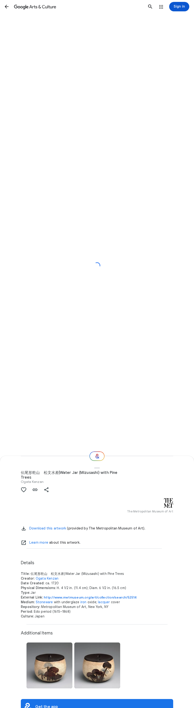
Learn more (38, 542)
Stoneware (44, 602)
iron (83, 602)
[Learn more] (23, 542)
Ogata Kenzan (32, 482)
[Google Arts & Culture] (78, 6)
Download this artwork (47, 528)
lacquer (104, 602)
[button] (6, 6)
